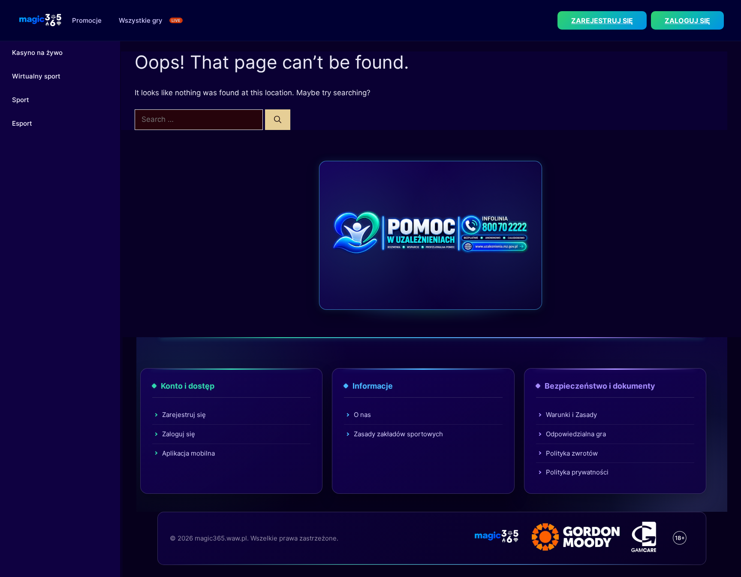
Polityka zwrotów (572, 453)
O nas (362, 415)
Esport (22, 123)
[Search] (277, 119)
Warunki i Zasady (571, 415)
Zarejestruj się (184, 415)
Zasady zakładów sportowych (398, 434)
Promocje (87, 20)
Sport (20, 100)
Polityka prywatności (577, 472)
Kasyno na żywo (37, 52)
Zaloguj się (178, 434)
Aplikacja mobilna (188, 453)
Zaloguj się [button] (687, 20)
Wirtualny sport (36, 76)
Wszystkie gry (141, 20)
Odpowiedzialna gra (576, 434)
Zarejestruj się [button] (602, 20)
